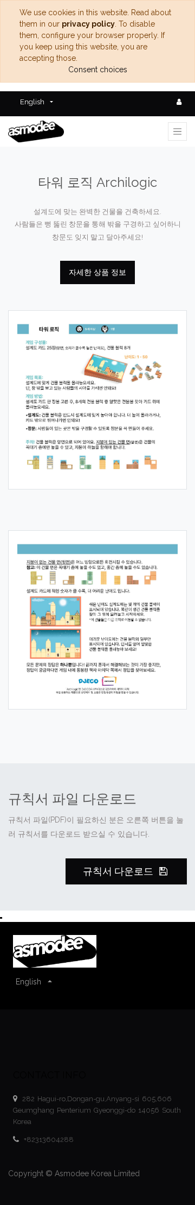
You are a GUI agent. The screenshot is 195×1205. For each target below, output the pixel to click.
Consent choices (97, 69)
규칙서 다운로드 (119, 871)
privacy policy (88, 24)
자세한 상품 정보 (97, 272)
